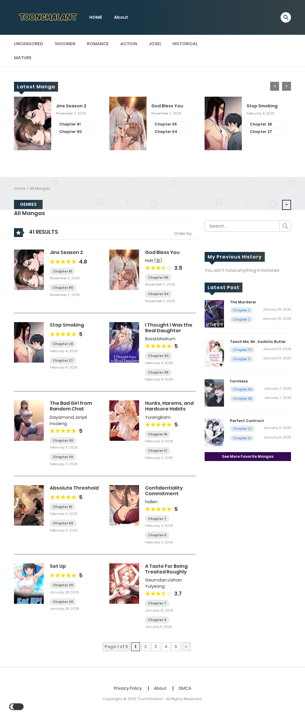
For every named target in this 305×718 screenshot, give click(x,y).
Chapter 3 (241, 310)
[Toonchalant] (48, 17)
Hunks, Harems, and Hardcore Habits (169, 406)
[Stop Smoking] (29, 342)
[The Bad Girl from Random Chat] (29, 420)
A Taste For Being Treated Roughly (166, 569)
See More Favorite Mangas (247, 456)
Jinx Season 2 (71, 106)
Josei (155, 44)
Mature (23, 58)
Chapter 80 (70, 131)
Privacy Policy (128, 688)
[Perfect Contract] (214, 432)
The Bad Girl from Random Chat (71, 406)
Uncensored (28, 44)
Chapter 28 (261, 124)
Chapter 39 (158, 372)
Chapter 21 (242, 438)
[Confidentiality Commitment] (124, 505)
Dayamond (62, 417)
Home (20, 188)
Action (128, 44)
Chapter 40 (158, 355)
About (121, 17)
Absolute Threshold (74, 488)
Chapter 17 (157, 450)
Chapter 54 (166, 131)
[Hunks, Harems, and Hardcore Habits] (124, 420)
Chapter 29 (63, 456)
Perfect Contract (247, 420)
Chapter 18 (157, 434)
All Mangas (40, 188)
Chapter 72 (242, 349)
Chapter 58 (242, 398)
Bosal (150, 339)
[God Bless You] (124, 269)
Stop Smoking (262, 106)
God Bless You (167, 106)
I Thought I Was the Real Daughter (168, 328)
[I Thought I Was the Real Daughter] (124, 342)
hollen (151, 502)
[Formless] (214, 393)
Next (286, 86)
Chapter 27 (261, 131)
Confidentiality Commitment (164, 491)
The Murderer (243, 302)
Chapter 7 (157, 518)
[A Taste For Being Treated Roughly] (124, 583)
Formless (239, 381)
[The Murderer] (214, 313)
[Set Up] (29, 583)
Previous (274, 86)
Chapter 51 (62, 506)
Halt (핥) (153, 261)
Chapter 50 (63, 523)
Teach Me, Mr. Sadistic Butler (258, 341)
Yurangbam (158, 417)
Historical (185, 44)
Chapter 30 (63, 440)
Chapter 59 (242, 389)
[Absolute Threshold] (29, 505)
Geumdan (156, 580)
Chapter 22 (242, 428)
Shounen (65, 44)
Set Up (58, 566)
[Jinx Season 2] (29, 269)
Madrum (166, 339)
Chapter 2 (241, 319)
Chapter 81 (69, 124)
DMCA (185, 688)
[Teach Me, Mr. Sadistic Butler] (214, 353)
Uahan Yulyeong (163, 583)
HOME (95, 17)
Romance (98, 44)
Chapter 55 (166, 124)
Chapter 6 (157, 535)
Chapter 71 (241, 359)
